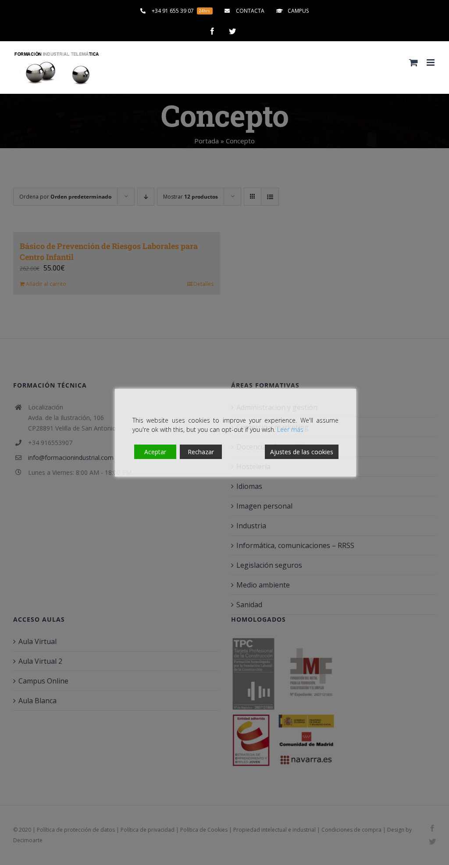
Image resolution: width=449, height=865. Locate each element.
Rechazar (201, 452)
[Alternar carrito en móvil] (413, 62)
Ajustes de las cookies (301, 452)
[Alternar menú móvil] (431, 62)
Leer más (290, 429)
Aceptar (155, 452)
